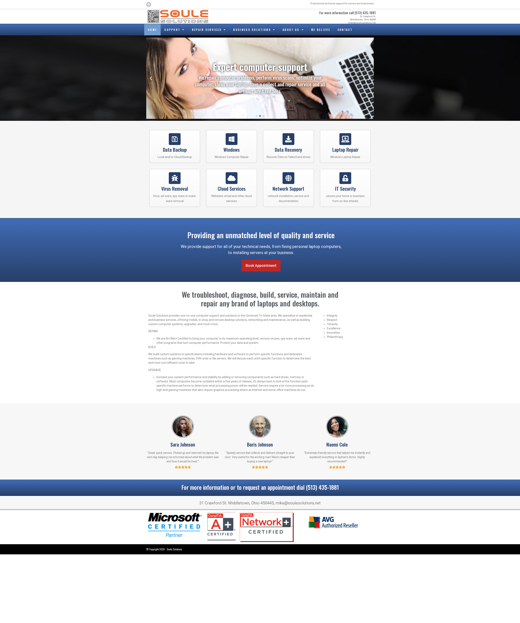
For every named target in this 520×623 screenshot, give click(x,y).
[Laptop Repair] (345, 139)
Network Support (288, 188)
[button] (150, 78)
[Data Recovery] (288, 139)
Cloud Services (232, 188)
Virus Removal (174, 188)
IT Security (345, 188)
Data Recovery (288, 149)
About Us (291, 30)
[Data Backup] (175, 139)
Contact (345, 30)
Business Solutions (252, 30)
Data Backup (175, 149)
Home (152, 30)
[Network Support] (288, 178)
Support (172, 30)
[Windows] (231, 139)
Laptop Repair (345, 149)
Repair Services (207, 30)
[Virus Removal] (175, 178)
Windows (231, 149)
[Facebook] (148, 4)
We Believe (320, 30)
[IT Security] (345, 178)
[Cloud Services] (231, 178)
